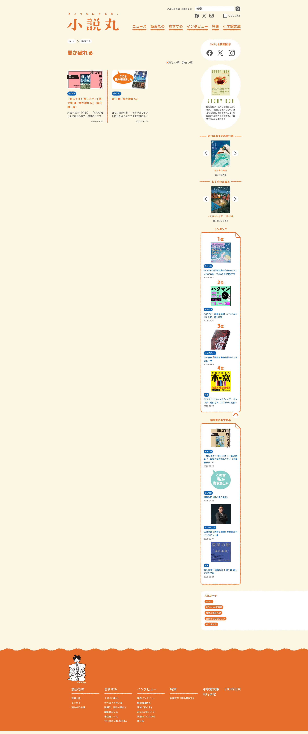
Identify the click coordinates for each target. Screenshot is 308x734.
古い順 (189, 62)
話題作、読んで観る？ (115, 707)
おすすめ (176, 26)
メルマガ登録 (173, 8)
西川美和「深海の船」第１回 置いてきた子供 (220, 571)
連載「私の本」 (145, 707)
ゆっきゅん (211, 624)
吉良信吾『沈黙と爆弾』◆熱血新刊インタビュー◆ (220, 533)
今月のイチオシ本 (113, 702)
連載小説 (75, 698)
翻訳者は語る (144, 702)
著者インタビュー (146, 698)
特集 (215, 26)
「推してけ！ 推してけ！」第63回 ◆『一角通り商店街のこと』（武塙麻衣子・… (220, 459)
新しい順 (174, 62)
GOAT (209, 601)
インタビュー (197, 26)
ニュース (139, 26)
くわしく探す (234, 15)
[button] (206, 153)
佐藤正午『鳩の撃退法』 (182, 698)
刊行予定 (209, 694)
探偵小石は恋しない (215, 618)
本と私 (140, 720)
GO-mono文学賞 (214, 607)
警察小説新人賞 (213, 612)
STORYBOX (233, 689)
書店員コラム (111, 716)
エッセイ (75, 702)
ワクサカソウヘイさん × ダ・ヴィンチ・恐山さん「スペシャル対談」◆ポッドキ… (220, 401)
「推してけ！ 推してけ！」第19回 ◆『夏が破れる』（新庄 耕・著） (84, 103)
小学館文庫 (232, 26)
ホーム (71, 41)
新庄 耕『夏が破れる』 (125, 99)
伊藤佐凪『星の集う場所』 (216, 497)
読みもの (157, 26)
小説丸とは (186, 8)
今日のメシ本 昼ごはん (115, 720)
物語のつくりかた (146, 716)
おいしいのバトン (146, 711)
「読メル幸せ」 (112, 698)
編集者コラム (111, 711)
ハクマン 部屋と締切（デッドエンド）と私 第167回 (220, 315)
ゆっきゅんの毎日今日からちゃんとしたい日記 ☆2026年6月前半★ (220, 272)
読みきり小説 (78, 707)
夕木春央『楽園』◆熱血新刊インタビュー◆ (220, 359)
